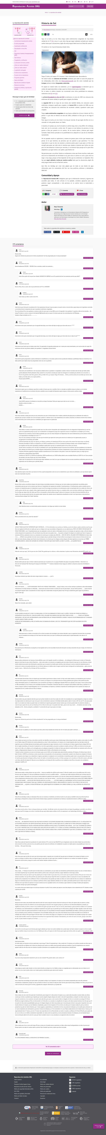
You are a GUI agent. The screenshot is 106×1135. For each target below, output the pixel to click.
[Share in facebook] (48, 34)
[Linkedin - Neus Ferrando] (61, 209)
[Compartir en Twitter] (46, 194)
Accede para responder (88, 257)
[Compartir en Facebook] (48, 194)
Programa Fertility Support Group (22, 1084)
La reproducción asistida (55, 12)
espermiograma (76, 87)
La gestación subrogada (20, 70)
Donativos (42, 1098)
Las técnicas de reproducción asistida (23, 41)
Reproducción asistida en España (22, 82)
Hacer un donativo (82, 194)
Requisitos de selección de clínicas (22, 1086)
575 (91, 34)
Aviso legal (42, 1081)
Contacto (16, 1098)
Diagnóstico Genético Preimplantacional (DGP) (24, 54)
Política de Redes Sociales (20, 1096)
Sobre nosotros (18, 1079)
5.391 (75, 1)
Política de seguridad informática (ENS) (23, 1089)
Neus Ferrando (47, 29)
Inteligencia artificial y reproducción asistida (23, 88)
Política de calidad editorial (47, 1084)
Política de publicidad (45, 1091)
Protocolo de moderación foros (47, 1093)
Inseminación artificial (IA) (20, 46)
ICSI (56, 93)
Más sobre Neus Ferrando (60, 218)
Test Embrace (17, 57)
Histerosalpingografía (67, 81)
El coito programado (19, 43)
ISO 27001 (16, 1091)
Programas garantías (19, 77)
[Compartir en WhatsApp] (43, 194)
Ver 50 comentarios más (53, 1046)
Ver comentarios (67, 194)
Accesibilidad (43, 1079)
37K (87, 1)
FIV (52, 41)
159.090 (67, 232)
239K (69, 1)
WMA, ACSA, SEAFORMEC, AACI (33, 1)
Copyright (42, 1096)
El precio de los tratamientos (21, 75)
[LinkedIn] (82, 232)
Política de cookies (44, 1089)
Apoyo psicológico (18, 80)
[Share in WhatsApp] (43, 34)
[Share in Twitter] (45, 34)
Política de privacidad (45, 1086)
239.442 (48, 232)
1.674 (92, 1)
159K (81, 1)
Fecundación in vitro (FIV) (20, 48)
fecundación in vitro (53, 97)
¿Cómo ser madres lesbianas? (21, 65)
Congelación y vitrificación (20, 60)
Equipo (16, 1081)
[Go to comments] (86, 34)
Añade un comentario (53, 1053)
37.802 (76, 232)
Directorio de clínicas (19, 85)
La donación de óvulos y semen (21, 62)
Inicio (46, 12)
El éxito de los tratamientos (21, 72)
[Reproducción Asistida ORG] (26, 6)
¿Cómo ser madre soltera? (20, 67)
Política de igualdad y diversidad (22, 1093)
